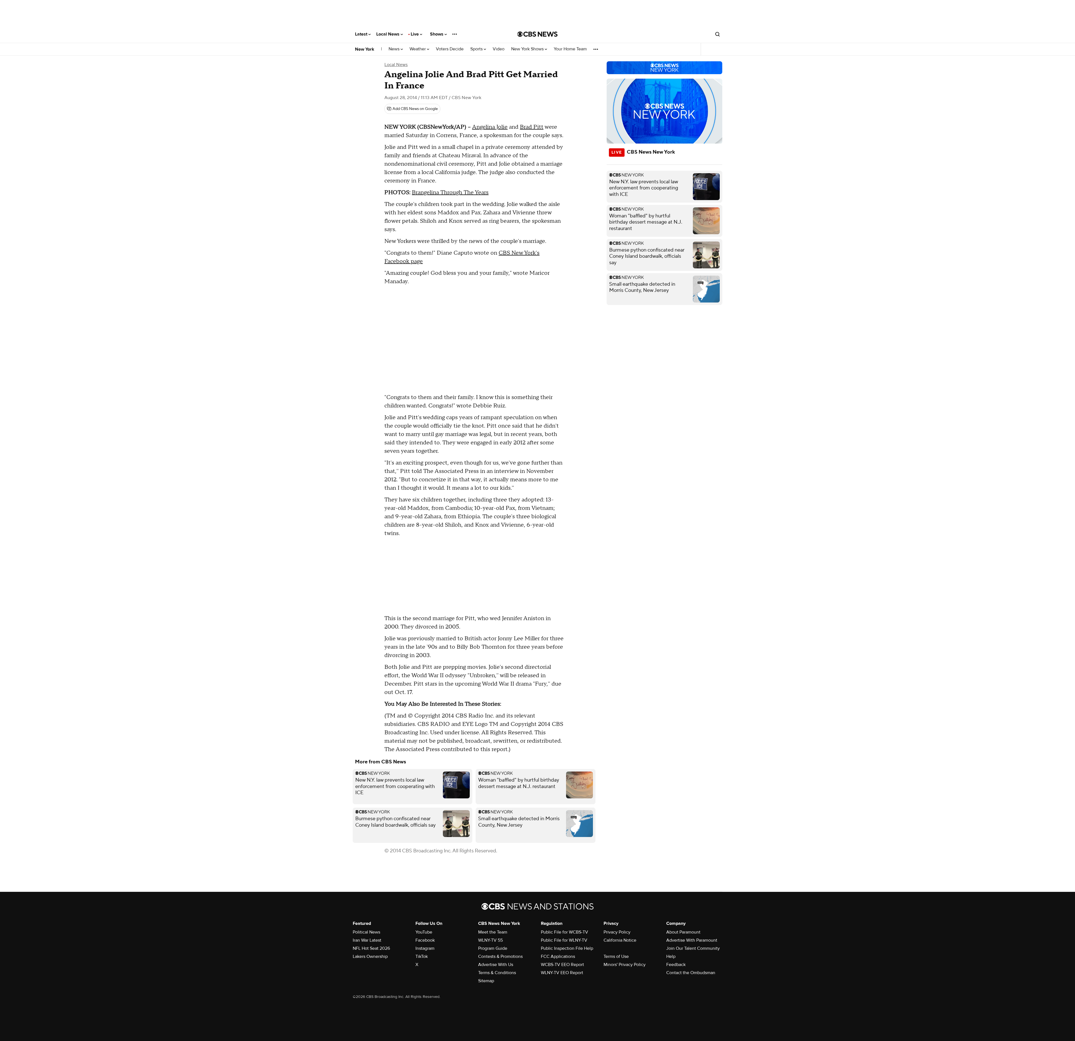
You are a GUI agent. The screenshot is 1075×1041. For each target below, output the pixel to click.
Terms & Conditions (497, 972)
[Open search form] (717, 34)
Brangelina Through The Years (450, 192)
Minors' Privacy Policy (625, 964)
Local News (388, 34)
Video (498, 49)
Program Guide (492, 948)
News (395, 49)
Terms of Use (616, 956)
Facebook (425, 940)
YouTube (423, 932)
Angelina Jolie (490, 127)
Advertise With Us (495, 964)
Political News (366, 932)
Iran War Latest (367, 940)
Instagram (424, 948)
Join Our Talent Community (693, 948)
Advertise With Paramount (691, 940)
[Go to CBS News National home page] (537, 34)
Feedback (676, 964)
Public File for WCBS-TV (564, 932)
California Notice (620, 940)
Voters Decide (450, 49)
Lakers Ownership (370, 956)
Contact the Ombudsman (690, 972)
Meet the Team (492, 932)
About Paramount (683, 932)
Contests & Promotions (500, 956)
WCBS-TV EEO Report (562, 964)
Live (415, 34)
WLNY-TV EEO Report (562, 972)
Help (671, 956)
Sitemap (486, 981)
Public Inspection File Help (567, 948)
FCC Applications (558, 956)
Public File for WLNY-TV (564, 940)
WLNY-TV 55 (490, 940)
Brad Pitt (531, 127)
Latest (361, 34)
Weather (418, 49)
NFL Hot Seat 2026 (371, 948)
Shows (437, 34)
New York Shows (528, 49)
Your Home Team (570, 49)
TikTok (421, 956)
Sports (477, 49)
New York (364, 49)
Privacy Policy (617, 932)
